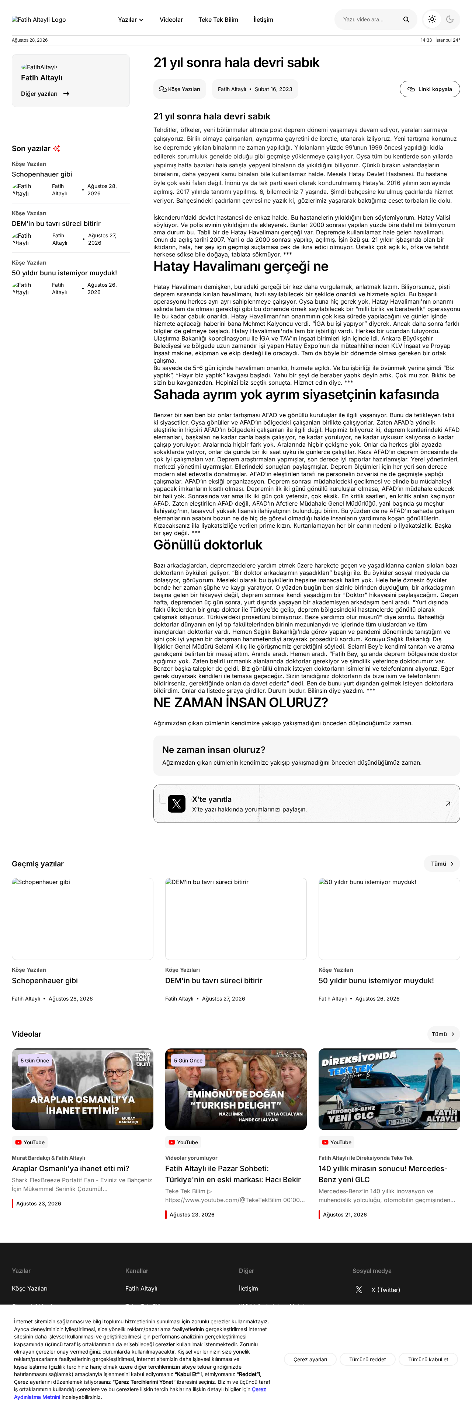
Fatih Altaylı (141, 1288)
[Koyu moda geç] (441, 19)
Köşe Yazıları (30, 1288)
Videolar (171, 19)
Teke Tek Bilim (218, 19)
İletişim (263, 19)
